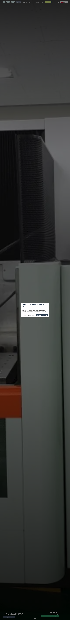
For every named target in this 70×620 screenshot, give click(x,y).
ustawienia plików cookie (29, 315)
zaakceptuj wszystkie (42, 315)
